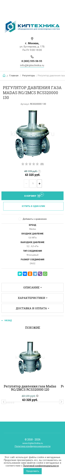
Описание (31, 287)
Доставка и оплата (31, 308)
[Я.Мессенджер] (20, 274)
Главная (13, 75)
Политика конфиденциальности (33, 446)
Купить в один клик (33, 206)
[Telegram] (35, 274)
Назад (8, 320)
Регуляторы (28, 75)
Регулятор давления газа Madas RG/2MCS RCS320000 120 (30, 388)
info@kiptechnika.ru (32, 65)
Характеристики (31, 298)
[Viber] (40, 274)
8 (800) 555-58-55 (31, 61)
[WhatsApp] (45, 274)
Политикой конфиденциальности (41, 465)
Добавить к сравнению (35, 219)
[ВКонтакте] (25, 274)
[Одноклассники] (30, 274)
